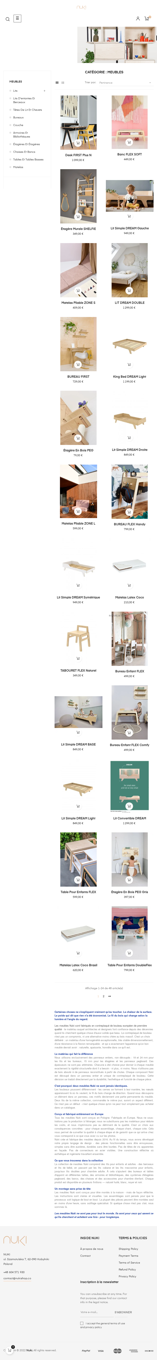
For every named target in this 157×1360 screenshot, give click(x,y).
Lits (15, 91)
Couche (18, 125)
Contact (85, 1256)
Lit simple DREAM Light (78, 818)
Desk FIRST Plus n (78, 155)
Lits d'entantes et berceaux (24, 100)
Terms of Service (129, 1262)
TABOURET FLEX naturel (78, 670)
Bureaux (18, 117)
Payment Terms (128, 1256)
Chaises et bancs (24, 152)
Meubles (15, 81)
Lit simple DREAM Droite (129, 450)
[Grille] (57, 83)
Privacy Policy (127, 1276)
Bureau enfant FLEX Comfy (129, 745)
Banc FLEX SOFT (129, 154)
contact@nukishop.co (17, 1278)
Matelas (18, 167)
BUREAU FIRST (78, 376)
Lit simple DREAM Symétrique (78, 597)
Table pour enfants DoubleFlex (130, 965)
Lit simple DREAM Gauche (130, 228)
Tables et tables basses (28, 159)
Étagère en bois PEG (78, 450)
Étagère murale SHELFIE (78, 229)
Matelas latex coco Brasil (78, 965)
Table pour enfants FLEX (78, 892)
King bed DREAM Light (129, 376)
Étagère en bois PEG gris (129, 892)
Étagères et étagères (26, 144)
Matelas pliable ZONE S (78, 303)
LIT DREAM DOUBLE (130, 303)
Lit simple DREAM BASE (78, 744)
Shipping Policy (128, 1249)
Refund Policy (127, 1269)
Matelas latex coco (129, 597)
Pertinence (125, 82)
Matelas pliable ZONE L (78, 523)
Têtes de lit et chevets (27, 110)
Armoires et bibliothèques (21, 135)
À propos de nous (91, 1249)
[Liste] (62, 83)
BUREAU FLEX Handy (130, 524)
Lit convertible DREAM (129, 818)
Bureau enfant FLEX (129, 671)
